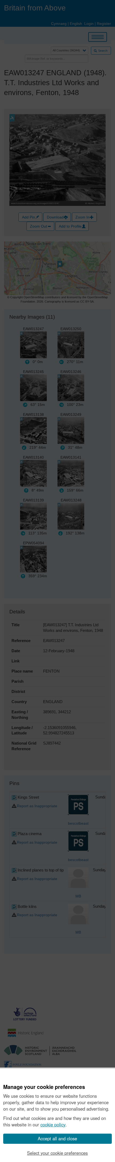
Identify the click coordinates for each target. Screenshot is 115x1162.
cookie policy (53, 1124)
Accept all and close (57, 1138)
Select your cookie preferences (57, 1153)
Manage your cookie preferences (44, 1087)
